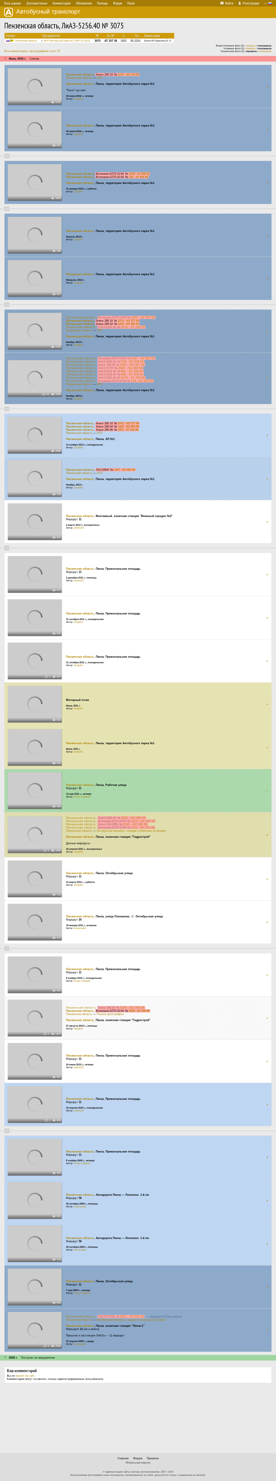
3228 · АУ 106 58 (139, 1010)
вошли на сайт (25, 1375)
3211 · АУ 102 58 (143, 827)
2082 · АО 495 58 (133, 817)
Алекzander (80, 928)
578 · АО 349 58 (132, 361)
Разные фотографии (110, 1014)
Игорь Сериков (82, 796)
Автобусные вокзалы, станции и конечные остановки (131, 830)
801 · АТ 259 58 (132, 371)
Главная (123, 1458)
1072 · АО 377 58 (128, 320)
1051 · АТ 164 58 (128, 429)
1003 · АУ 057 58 (143, 317)
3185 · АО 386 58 (135, 824)
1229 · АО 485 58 (128, 324)
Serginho (78, 98)
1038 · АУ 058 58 (139, 173)
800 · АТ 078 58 (132, 374)
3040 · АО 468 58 (130, 368)
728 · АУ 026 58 (138, 177)
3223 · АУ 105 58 (143, 821)
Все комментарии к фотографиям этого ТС (32, 51)
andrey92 (79, 527)
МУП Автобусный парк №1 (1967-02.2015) (67, 40)
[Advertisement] (138, 1420)
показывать (265, 51)
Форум (138, 1458)
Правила (153, 1458)
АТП (99, 77)
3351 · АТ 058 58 (132, 1316)
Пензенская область (26, 40)
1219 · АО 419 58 (128, 74)
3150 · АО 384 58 (132, 1007)
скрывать (250, 45)
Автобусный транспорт (48, 11)
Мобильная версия (138, 1462)
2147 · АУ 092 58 (143, 358)
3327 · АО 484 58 (124, 469)
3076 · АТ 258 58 (133, 327)
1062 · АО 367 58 (132, 364)
